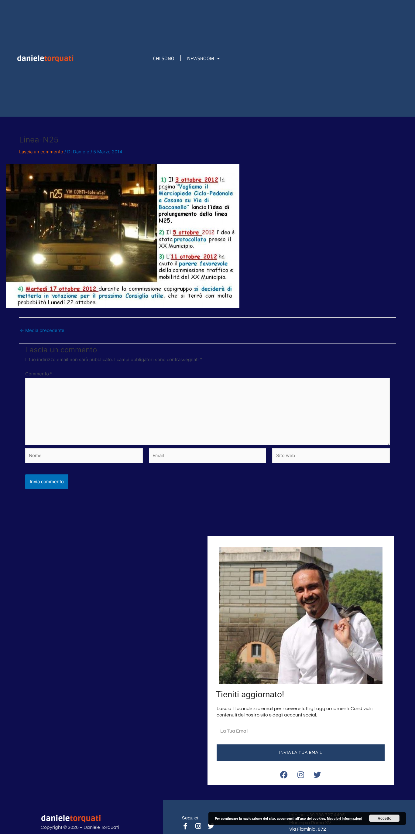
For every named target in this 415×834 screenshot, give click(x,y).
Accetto (384, 818)
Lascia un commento (41, 152)
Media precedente (42, 330)
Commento (39, 374)
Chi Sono (163, 58)
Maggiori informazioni (344, 818)
